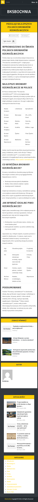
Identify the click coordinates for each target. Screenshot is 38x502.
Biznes (9, 466)
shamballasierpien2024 (14, 487)
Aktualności (10, 461)
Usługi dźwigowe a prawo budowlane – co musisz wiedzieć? (23, 339)
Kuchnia (9, 476)
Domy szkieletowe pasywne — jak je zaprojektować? (22, 426)
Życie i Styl (10, 492)
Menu (33, 2)
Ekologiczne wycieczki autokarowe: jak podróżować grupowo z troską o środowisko (23, 352)
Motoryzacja (11, 479)
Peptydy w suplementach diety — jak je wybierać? (23, 327)
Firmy (9, 474)
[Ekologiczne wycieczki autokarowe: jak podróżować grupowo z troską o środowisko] (7, 352)
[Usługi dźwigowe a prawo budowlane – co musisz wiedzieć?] (7, 341)
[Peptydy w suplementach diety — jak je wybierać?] (7, 329)
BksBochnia (19, 11)
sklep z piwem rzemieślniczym (24, 159)
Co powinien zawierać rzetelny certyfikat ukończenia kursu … (23, 436)
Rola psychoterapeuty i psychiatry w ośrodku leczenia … (24, 446)
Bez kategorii (25, 35)
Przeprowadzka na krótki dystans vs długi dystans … (24, 404)
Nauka (9, 481)
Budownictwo (11, 469)
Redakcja (14, 330)
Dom (8, 471)
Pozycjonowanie (12, 484)
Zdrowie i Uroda (12, 489)
